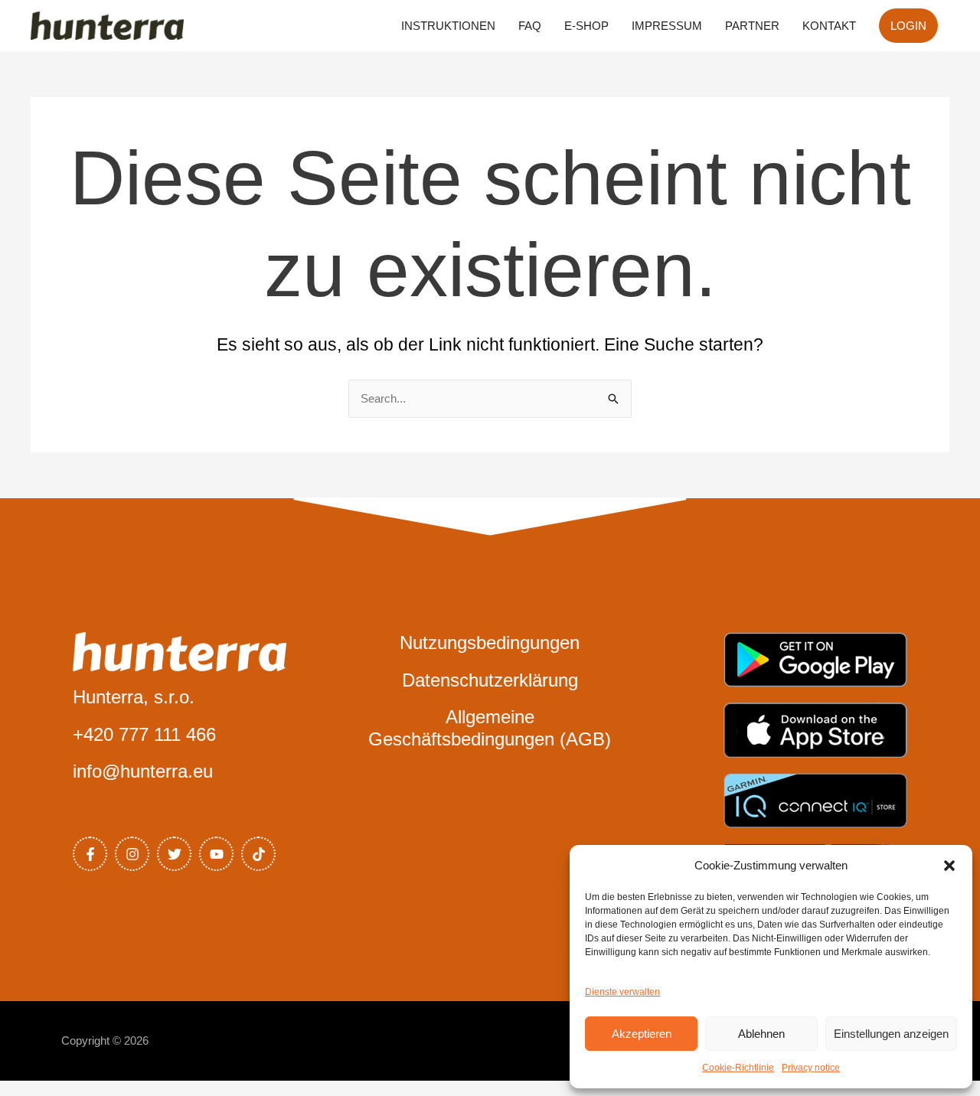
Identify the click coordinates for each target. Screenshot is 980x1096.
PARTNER (752, 25)
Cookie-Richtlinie (738, 1067)
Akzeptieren (641, 1033)
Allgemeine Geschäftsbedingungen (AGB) (489, 727)
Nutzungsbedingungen (490, 642)
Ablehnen (761, 1033)
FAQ (529, 25)
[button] (949, 865)
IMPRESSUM (667, 25)
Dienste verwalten (622, 992)
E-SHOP (586, 25)
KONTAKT (829, 25)
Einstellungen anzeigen (891, 1033)
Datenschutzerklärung (490, 680)
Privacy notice (811, 1067)
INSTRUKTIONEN (448, 25)
